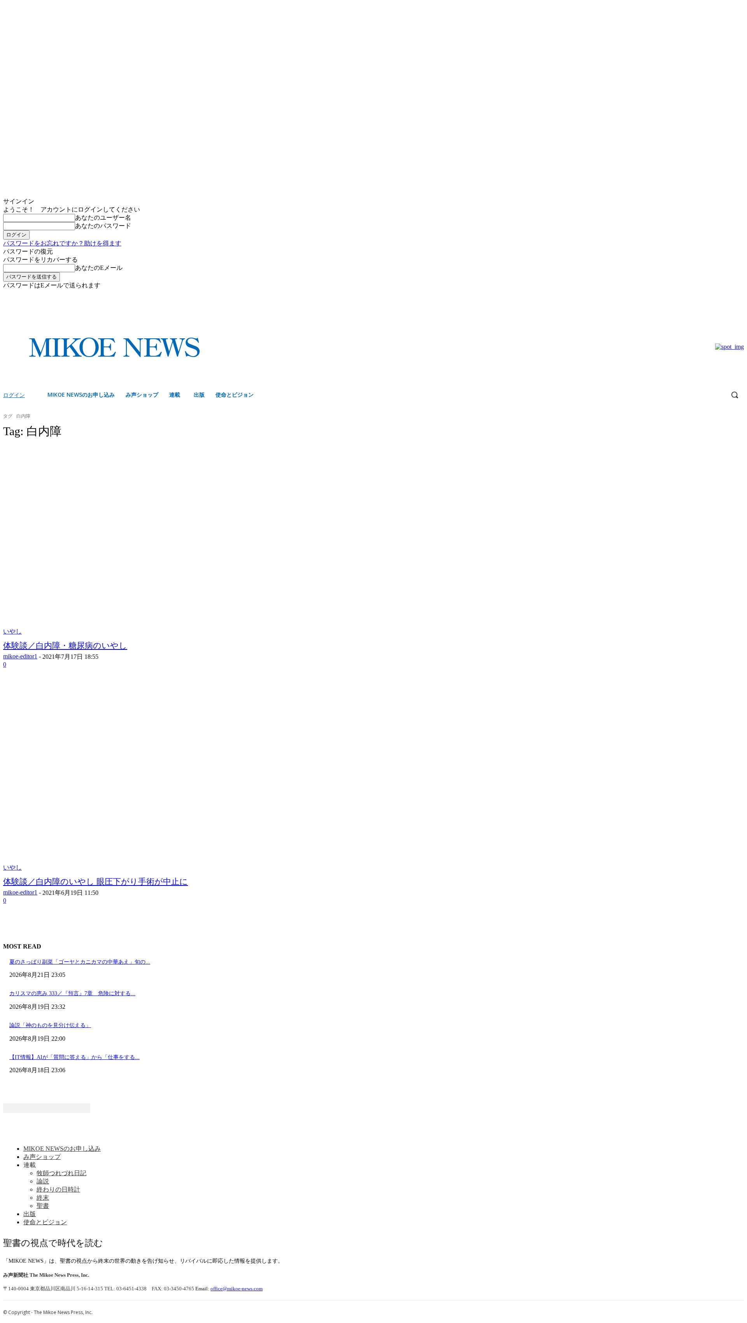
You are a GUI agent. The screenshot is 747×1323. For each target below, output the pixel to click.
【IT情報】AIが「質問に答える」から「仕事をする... (74, 1057)
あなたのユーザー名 (103, 217)
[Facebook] (728, 295)
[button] (734, 394)
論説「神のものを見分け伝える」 (50, 1025)
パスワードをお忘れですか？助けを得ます (62, 243)
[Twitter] (739, 295)
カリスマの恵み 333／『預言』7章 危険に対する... (72, 993)
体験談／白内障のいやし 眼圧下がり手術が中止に (95, 881)
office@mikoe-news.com (236, 1289)
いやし (12, 631)
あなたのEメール (99, 267)
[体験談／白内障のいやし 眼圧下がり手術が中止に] (193, 777)
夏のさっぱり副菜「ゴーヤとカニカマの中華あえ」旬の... (79, 962)
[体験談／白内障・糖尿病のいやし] (193, 541)
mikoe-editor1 (20, 656)
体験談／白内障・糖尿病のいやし (65, 645)
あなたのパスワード (103, 225)
